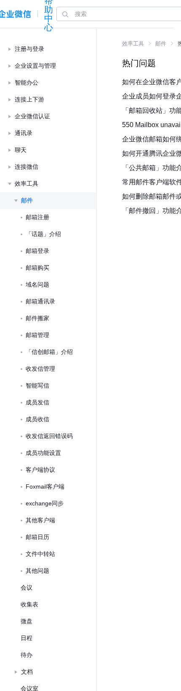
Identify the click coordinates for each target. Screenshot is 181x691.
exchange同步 (45, 503)
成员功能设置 (43, 452)
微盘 (26, 621)
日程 (26, 638)
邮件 (27, 200)
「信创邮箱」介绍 (49, 351)
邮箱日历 (37, 537)
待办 (26, 654)
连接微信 (26, 166)
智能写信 (37, 385)
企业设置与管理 (35, 65)
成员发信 (37, 402)
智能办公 (26, 82)
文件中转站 (40, 553)
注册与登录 (29, 48)
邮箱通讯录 (40, 301)
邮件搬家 (37, 318)
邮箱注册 (37, 217)
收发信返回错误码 (49, 436)
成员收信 (37, 419)
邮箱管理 (37, 335)
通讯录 (23, 133)
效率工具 (26, 183)
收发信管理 (40, 368)
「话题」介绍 (43, 234)
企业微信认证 (32, 116)
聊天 (21, 149)
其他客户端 (40, 520)
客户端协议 (40, 469)
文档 (27, 671)
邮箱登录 (37, 250)
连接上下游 (29, 99)
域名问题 (37, 284)
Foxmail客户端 (45, 486)
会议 (26, 587)
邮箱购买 (37, 267)
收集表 (29, 604)
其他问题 (37, 570)
